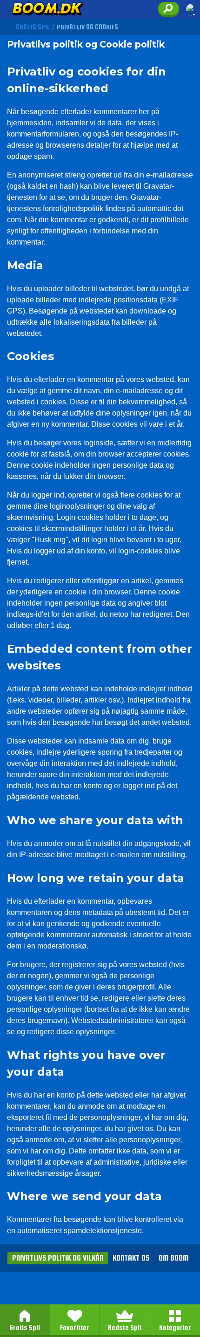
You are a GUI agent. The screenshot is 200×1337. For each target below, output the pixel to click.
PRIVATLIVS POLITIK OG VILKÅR (57, 1258)
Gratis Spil (24, 1327)
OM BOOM (173, 1258)
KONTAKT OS (131, 1258)
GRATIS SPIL (33, 27)
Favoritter (74, 1327)
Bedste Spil (124, 1327)
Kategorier (175, 1327)
